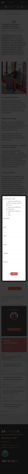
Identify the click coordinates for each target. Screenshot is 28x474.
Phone (5, 244)
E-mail (5, 235)
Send (14, 273)
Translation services (14, 211)
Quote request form (9, 199)
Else (9, 215)
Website (5, 262)
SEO (9, 213)
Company (5, 253)
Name (4, 227)
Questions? (6, 218)
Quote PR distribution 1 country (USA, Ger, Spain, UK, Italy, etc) (14, 203)
